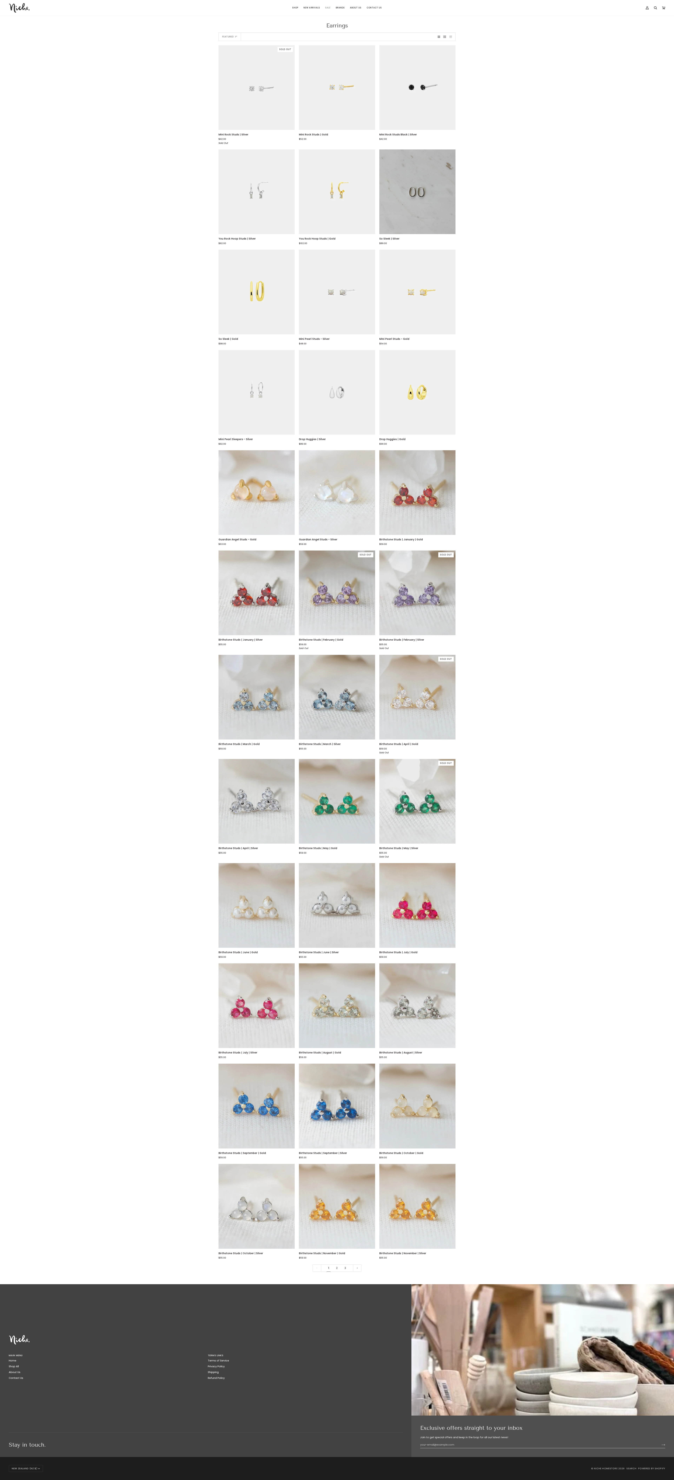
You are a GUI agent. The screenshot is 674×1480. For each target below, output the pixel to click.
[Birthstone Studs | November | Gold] (337, 1206)
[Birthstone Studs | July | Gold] (417, 905)
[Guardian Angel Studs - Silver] (337, 492)
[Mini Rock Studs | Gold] (337, 87)
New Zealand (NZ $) (24, 1468)
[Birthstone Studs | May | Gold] (337, 801)
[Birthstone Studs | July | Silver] (257, 1005)
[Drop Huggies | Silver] (337, 392)
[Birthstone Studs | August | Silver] (417, 1005)
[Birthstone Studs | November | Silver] (417, 1206)
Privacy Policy (216, 1366)
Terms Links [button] (216, 1355)
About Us (14, 1372)
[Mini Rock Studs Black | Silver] (417, 87)
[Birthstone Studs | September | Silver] (337, 1106)
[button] (295, 8)
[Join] (660, 1445)
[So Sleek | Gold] (257, 292)
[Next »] (357, 1268)
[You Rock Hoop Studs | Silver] (257, 191)
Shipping (213, 1372)
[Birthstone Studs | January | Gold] (417, 492)
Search (631, 1468)
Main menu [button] (16, 1355)
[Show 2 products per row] (439, 37)
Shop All (14, 1366)
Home (12, 1360)
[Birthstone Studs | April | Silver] (257, 801)
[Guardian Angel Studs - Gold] (257, 492)
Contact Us (16, 1378)
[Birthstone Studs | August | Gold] (337, 1005)
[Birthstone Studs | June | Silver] (337, 905)
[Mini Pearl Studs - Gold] (417, 292)
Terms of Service (218, 1360)
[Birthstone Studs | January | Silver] (257, 593)
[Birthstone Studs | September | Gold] (257, 1106)
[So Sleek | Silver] (417, 191)
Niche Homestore (605, 1468)
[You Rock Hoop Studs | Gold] (337, 191)
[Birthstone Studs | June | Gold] (257, 905)
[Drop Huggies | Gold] (417, 392)
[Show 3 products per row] (445, 37)
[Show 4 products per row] (451, 37)
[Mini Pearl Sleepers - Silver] (257, 392)
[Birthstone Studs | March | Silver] (337, 697)
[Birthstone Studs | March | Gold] (257, 697)
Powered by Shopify (651, 1468)
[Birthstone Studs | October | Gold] (417, 1106)
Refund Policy (216, 1378)
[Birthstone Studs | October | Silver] (257, 1206)
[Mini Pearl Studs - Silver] (337, 292)
